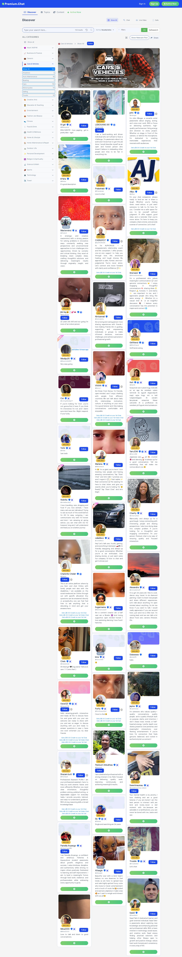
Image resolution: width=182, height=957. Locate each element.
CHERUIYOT (100, 240)
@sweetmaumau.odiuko (138, 788)
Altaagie (99, 870)
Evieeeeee (134, 654)
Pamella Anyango (68, 846)
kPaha (63, 179)
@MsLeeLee (64, 315)
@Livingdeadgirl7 (66, 401)
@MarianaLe (99, 466)
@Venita (98, 821)
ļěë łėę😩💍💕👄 (68, 312)
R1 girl (63, 125)
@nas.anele (99, 659)
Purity (98, 708)
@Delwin (63, 576)
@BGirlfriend (134, 345)
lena (97, 657)
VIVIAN (98, 385)
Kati (132, 382)
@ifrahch (63, 233)
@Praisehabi (99, 191)
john (132, 113)
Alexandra (134, 587)
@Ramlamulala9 (100, 610)
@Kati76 (132, 385)
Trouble (133, 861)
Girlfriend (134, 342)
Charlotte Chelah (68, 574)
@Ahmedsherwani (136, 275)
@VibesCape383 (66, 848)
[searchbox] (132, 30)
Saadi (132, 913)
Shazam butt (66, 774)
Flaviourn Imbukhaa (104, 765)
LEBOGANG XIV (102, 125)
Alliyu (132, 192)
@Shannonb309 (65, 361)
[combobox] (128, 30)
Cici (62, 398)
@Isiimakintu (99, 319)
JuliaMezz (99, 538)
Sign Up (154, 4)
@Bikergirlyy (64, 127)
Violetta (64, 500)
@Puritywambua (100, 711)
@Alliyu (132, 194)
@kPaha (63, 181)
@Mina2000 (64, 931)
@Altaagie (98, 873)
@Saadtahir (134, 915)
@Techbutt (64, 777)
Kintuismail (100, 316)
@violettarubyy (65, 502)
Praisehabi (100, 188)
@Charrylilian (134, 516)
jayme (132, 706)
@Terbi (62, 450)
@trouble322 (134, 864)
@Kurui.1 (98, 388)
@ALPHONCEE (100, 243)
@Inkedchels (64, 664)
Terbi (62, 448)
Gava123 (64, 704)
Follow (90, 43)
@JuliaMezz (99, 540)
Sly (96, 819)
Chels (63, 661)
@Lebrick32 (99, 127)
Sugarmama (100, 607)
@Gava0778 (64, 706)
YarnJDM (134, 451)
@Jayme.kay (134, 709)
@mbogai (133, 115)
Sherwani (134, 273)
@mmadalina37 (135, 590)
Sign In (142, 4)
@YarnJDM (133, 454)
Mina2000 (65, 929)
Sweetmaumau (136, 785)
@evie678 (133, 657)
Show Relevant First (139, 38)
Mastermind (66, 230)
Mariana (99, 464)
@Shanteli (98, 767)
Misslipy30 (65, 358)
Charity (133, 513)
